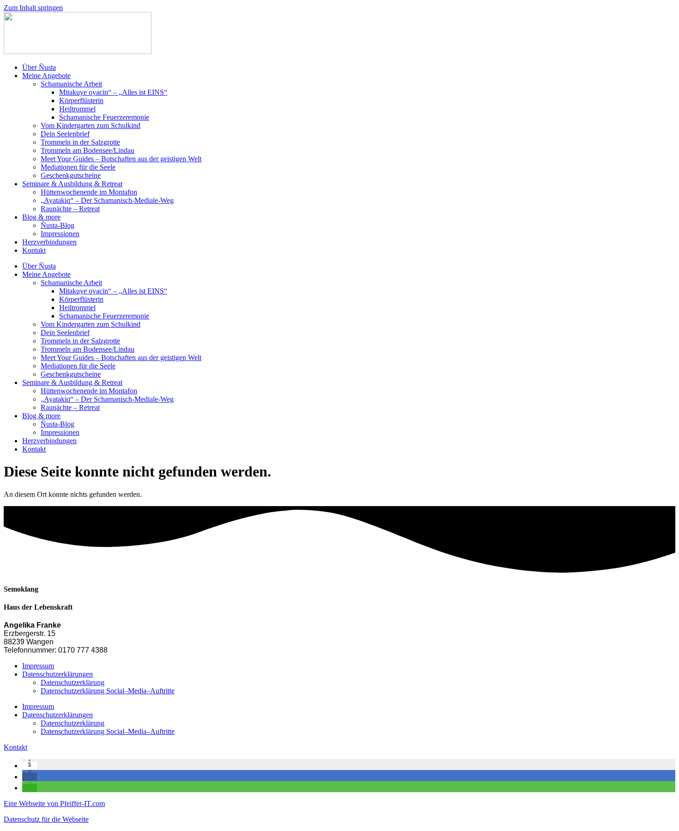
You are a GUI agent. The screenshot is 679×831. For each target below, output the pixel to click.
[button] (29, 766)
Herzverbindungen (49, 242)
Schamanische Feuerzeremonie (104, 117)
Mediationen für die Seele (78, 167)
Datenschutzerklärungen (57, 674)
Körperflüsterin (81, 100)
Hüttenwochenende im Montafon (89, 192)
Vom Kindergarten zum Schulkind (90, 125)
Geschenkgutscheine (71, 175)
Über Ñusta (39, 67)
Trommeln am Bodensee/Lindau (87, 150)
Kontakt (34, 250)
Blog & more (41, 217)
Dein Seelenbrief (65, 134)
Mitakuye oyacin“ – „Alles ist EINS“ (113, 92)
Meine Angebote (46, 75)
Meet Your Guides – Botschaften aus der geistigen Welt (121, 159)
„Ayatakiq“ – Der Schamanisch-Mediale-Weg (107, 200)
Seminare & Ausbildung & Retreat (72, 184)
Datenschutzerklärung (72, 682)
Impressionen (60, 234)
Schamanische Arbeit (71, 84)
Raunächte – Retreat (70, 209)
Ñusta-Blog (57, 225)
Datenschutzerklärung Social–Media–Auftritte (108, 691)
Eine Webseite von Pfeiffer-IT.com (54, 803)
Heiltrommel (77, 109)
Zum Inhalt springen (33, 8)
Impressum (38, 666)
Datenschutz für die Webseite (46, 819)
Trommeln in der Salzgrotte (80, 142)
